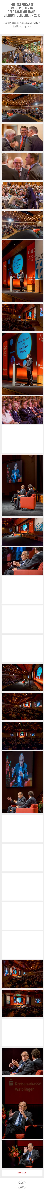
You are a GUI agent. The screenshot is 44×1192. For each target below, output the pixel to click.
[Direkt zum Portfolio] (22, 1185)
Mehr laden (22, 1173)
